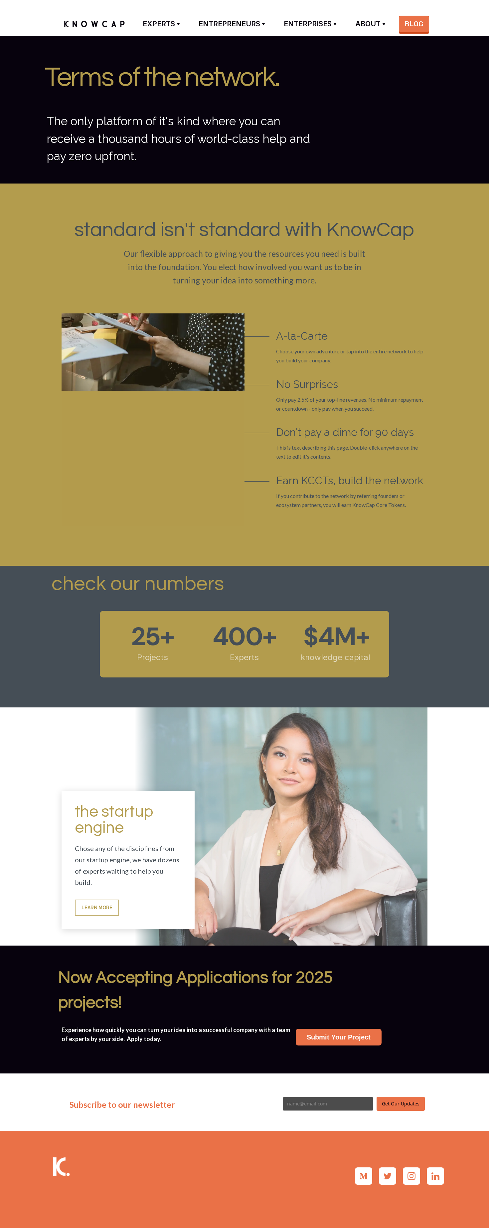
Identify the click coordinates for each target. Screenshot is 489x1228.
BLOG (414, 24)
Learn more (97, 907)
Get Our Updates (400, 1103)
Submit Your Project (339, 1037)
